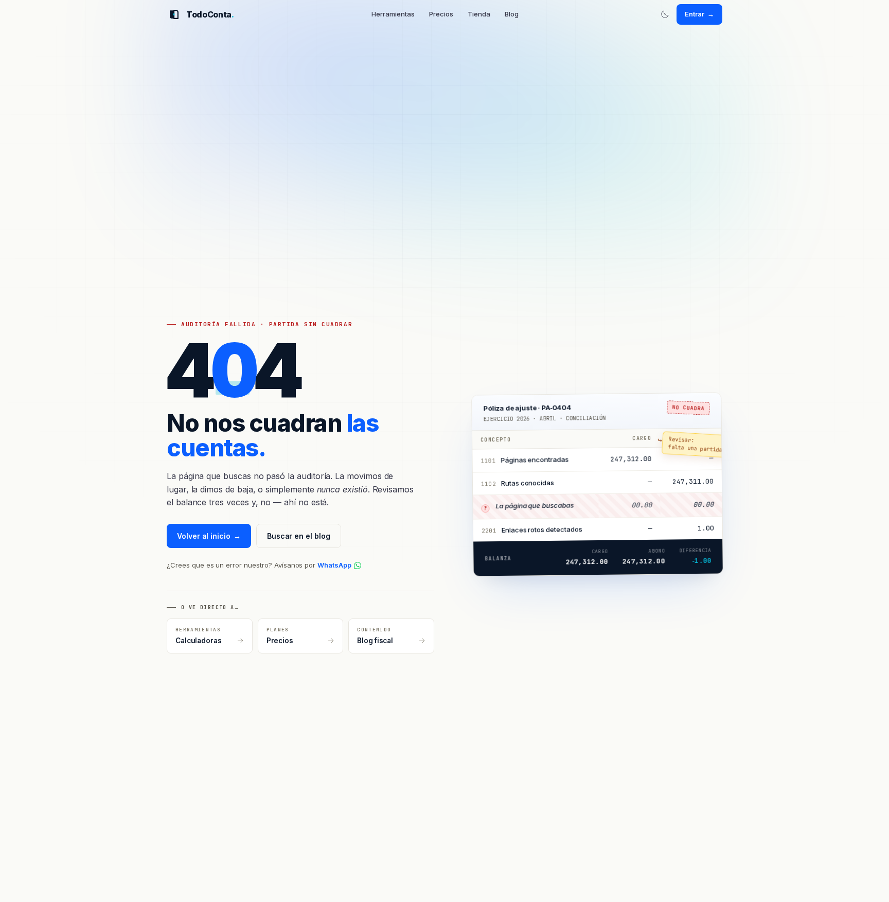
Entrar (699, 14)
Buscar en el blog (298, 536)
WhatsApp (334, 565)
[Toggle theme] (664, 14)
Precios (441, 14)
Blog (512, 14)
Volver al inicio (209, 536)
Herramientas (393, 14)
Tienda (479, 14)
